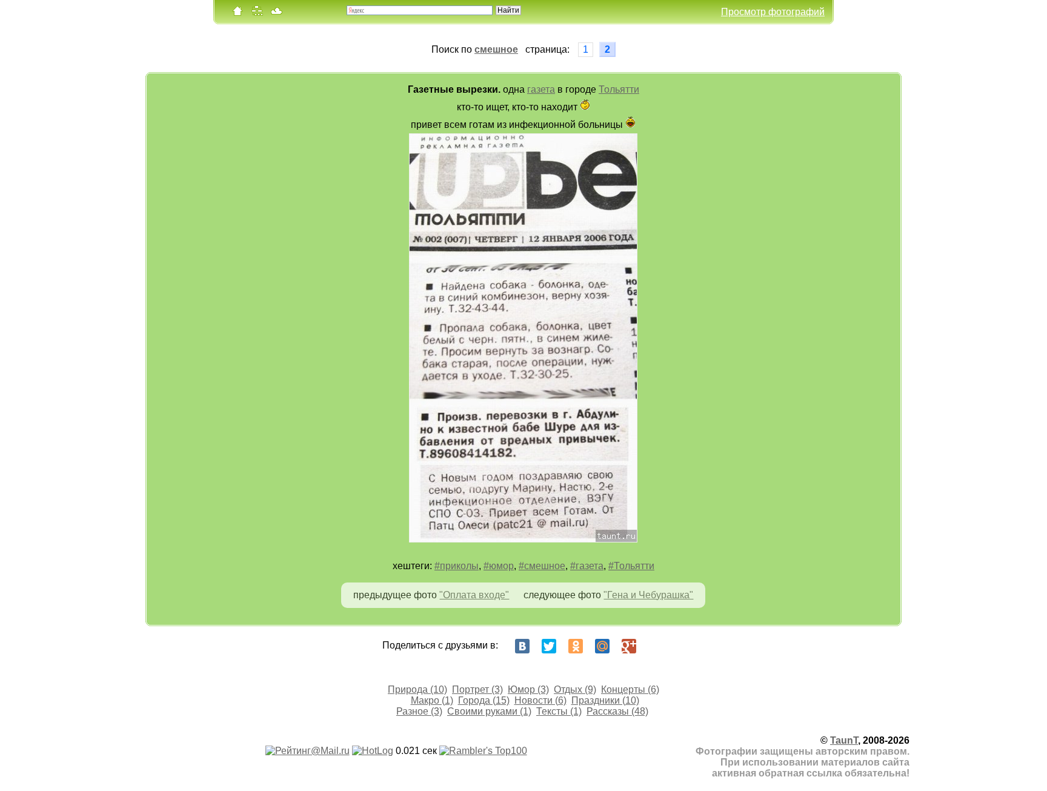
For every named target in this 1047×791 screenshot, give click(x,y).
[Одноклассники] (575, 646)
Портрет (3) (477, 689)
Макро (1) (432, 700)
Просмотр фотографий (773, 12)
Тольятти (619, 89)
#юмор (499, 566)
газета (541, 89)
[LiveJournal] (655, 646)
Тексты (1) (559, 711)
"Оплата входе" (474, 595)
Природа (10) (417, 689)
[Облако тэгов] (276, 13)
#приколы (456, 566)
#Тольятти (631, 566)
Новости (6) (540, 700)
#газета (586, 566)
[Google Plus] (629, 646)
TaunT (844, 740)
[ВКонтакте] (522, 646)
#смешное (542, 566)
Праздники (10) (605, 700)
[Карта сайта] (257, 13)
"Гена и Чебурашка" (648, 595)
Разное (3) (419, 711)
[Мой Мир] (602, 646)
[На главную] (237, 13)
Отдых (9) (575, 689)
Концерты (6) (630, 689)
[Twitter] (549, 646)
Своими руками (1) (489, 711)
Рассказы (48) (617, 711)
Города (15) (484, 700)
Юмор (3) (528, 689)
